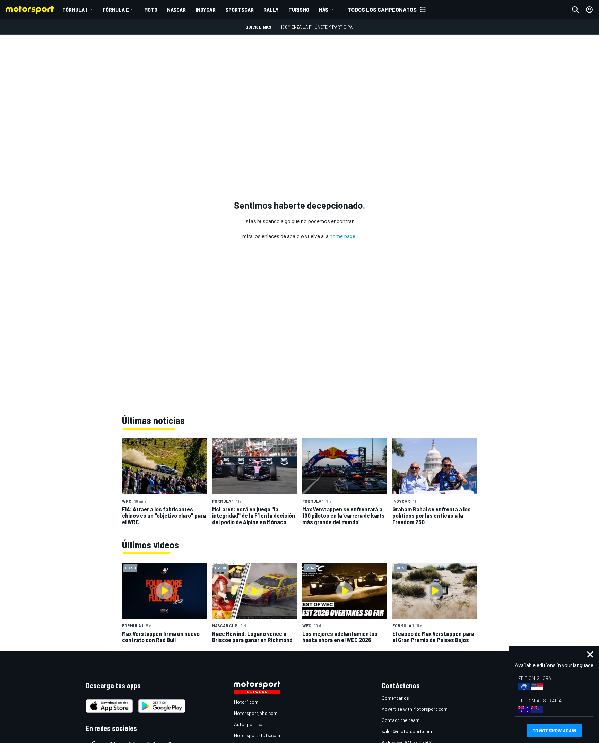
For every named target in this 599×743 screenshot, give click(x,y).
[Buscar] (575, 10)
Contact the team (400, 720)
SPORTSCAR (239, 9)
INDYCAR (206, 9)
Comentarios (395, 698)
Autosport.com (250, 724)
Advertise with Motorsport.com (415, 709)
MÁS (323, 9)
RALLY (271, 9)
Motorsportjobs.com (255, 713)
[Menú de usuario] (589, 10)
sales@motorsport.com (407, 731)
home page (342, 236)
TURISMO (298, 9)
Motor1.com (246, 702)
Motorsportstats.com (257, 735)
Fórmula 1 (74, 9)
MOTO (150, 9)
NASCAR (176, 9)
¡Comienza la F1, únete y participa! (317, 27)
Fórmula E (116, 9)
